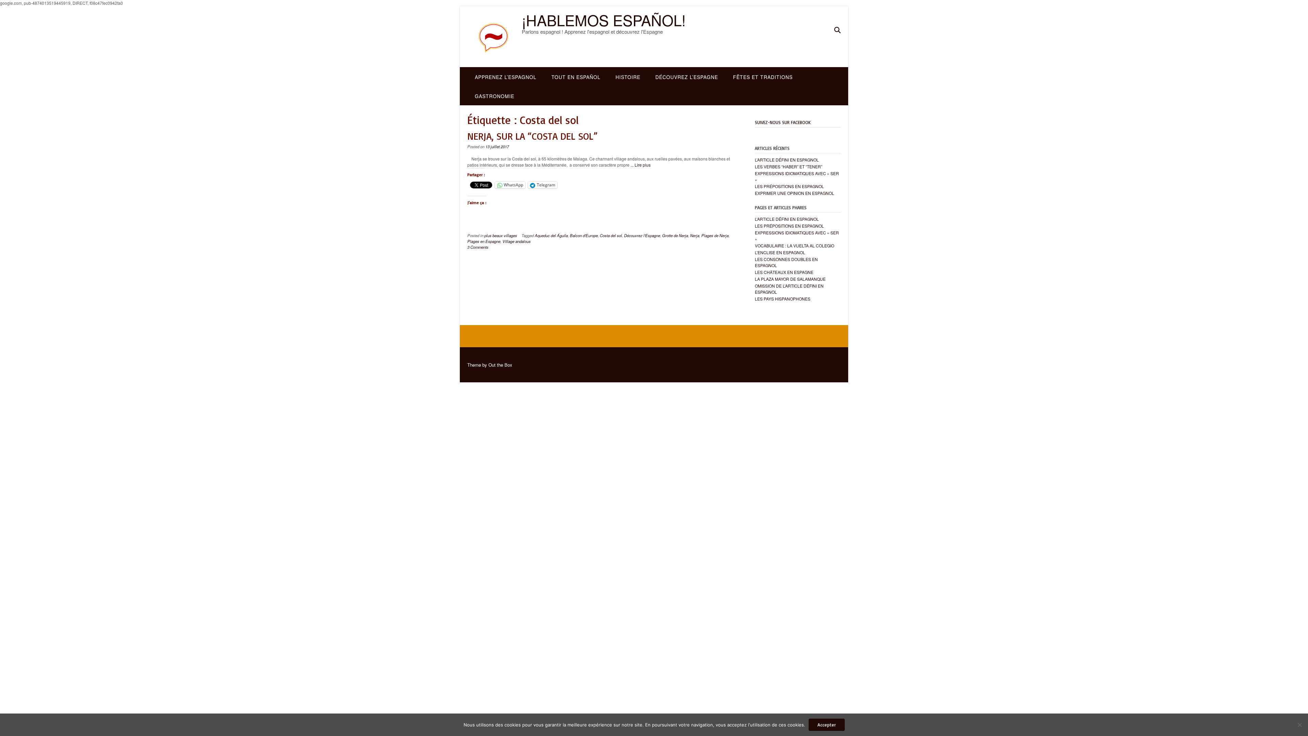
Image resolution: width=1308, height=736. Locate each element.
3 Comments (477, 247)
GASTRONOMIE (494, 96)
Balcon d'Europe (584, 235)
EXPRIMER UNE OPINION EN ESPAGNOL (794, 193)
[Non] (1299, 724)
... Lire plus (640, 165)
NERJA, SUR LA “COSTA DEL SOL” (532, 136)
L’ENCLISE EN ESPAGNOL (780, 252)
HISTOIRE (628, 77)
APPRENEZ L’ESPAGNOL (505, 77)
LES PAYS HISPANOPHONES (782, 299)
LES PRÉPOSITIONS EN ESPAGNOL (789, 186)
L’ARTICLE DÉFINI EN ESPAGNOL (787, 160)
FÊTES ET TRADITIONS (763, 77)
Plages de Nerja (715, 235)
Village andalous (516, 241)
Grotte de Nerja (675, 235)
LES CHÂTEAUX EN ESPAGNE (784, 272)
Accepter (827, 724)
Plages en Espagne (483, 241)
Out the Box (500, 365)
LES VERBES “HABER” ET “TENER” (788, 166)
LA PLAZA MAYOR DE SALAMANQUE (790, 279)
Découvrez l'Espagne (642, 235)
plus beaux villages (500, 235)
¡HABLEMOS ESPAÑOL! (604, 20)
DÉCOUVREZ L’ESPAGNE (686, 77)
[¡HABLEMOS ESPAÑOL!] (494, 37)
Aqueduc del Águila (551, 235)
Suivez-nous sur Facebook (783, 122)
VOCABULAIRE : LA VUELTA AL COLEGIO (794, 245)
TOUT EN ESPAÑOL (576, 77)
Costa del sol (611, 235)
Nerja (694, 235)
